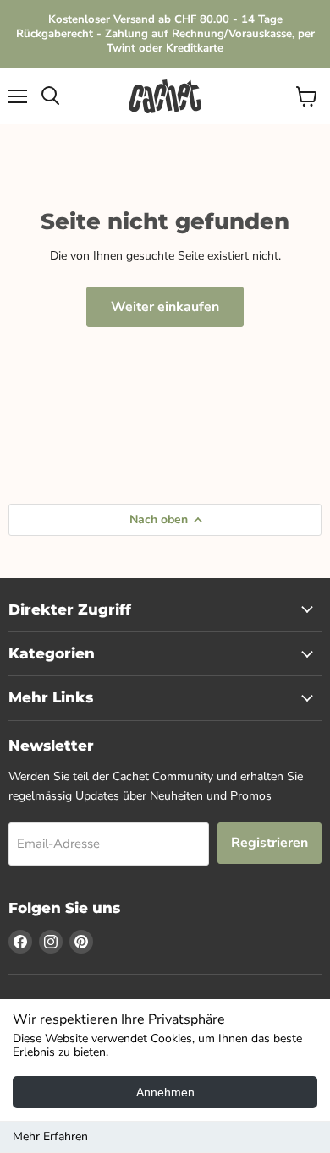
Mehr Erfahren (50, 1136)
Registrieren (269, 842)
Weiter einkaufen (165, 307)
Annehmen (165, 1092)
